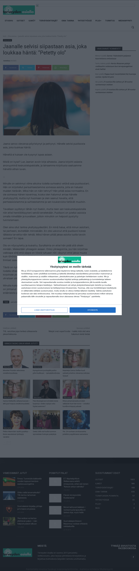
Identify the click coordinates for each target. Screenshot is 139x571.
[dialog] (69, 285)
